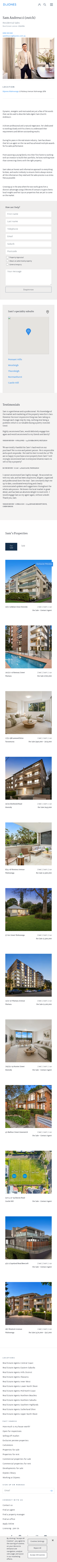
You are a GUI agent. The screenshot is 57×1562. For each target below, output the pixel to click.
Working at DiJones (11, 1477)
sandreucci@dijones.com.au (14, 36)
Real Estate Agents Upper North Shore (20, 1414)
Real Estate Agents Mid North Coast (19, 1391)
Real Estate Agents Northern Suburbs (19, 1400)
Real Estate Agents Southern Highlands (20, 1405)
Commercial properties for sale (17, 1459)
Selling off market (11, 1436)
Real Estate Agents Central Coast (18, 1363)
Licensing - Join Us (11, 1528)
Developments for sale (13, 1468)
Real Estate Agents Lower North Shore (20, 1386)
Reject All (37, 1548)
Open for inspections (12, 1431)
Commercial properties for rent (17, 1464)
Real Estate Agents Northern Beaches (20, 1395)
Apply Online (8, 1524)
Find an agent (9, 1510)
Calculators (8, 1445)
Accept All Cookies (37, 1555)
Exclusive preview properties (15, 1440)
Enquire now (28, 289)
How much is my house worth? (16, 1426)
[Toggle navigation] (51, 5)
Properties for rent (11, 1454)
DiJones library (9, 1473)
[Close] (53, 1540)
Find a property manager (14, 1514)
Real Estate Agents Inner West (16, 1381)
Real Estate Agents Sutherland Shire (19, 1409)
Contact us (8, 1505)
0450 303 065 (8, 33)
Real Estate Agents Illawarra (15, 1377)
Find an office (9, 1519)
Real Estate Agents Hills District (17, 1372)
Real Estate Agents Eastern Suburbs (19, 1368)
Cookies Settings (37, 1541)
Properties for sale (11, 1450)
